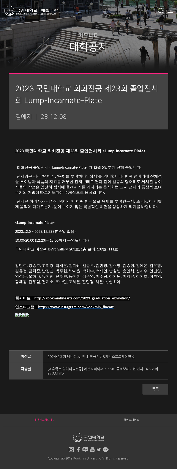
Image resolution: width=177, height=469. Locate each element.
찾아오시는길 (131, 420)
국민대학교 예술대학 (31, 11)
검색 (160, 10)
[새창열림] (71, 449)
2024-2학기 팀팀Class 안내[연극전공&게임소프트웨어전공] (91, 356)
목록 (155, 389)
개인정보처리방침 (44, 420)
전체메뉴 (170, 11)
